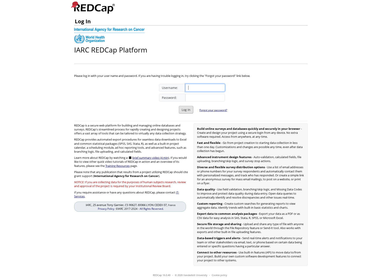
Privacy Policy (106, 208)
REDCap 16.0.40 (161, 275)
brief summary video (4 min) (150, 158)
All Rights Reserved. (152, 208)
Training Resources (117, 166)
